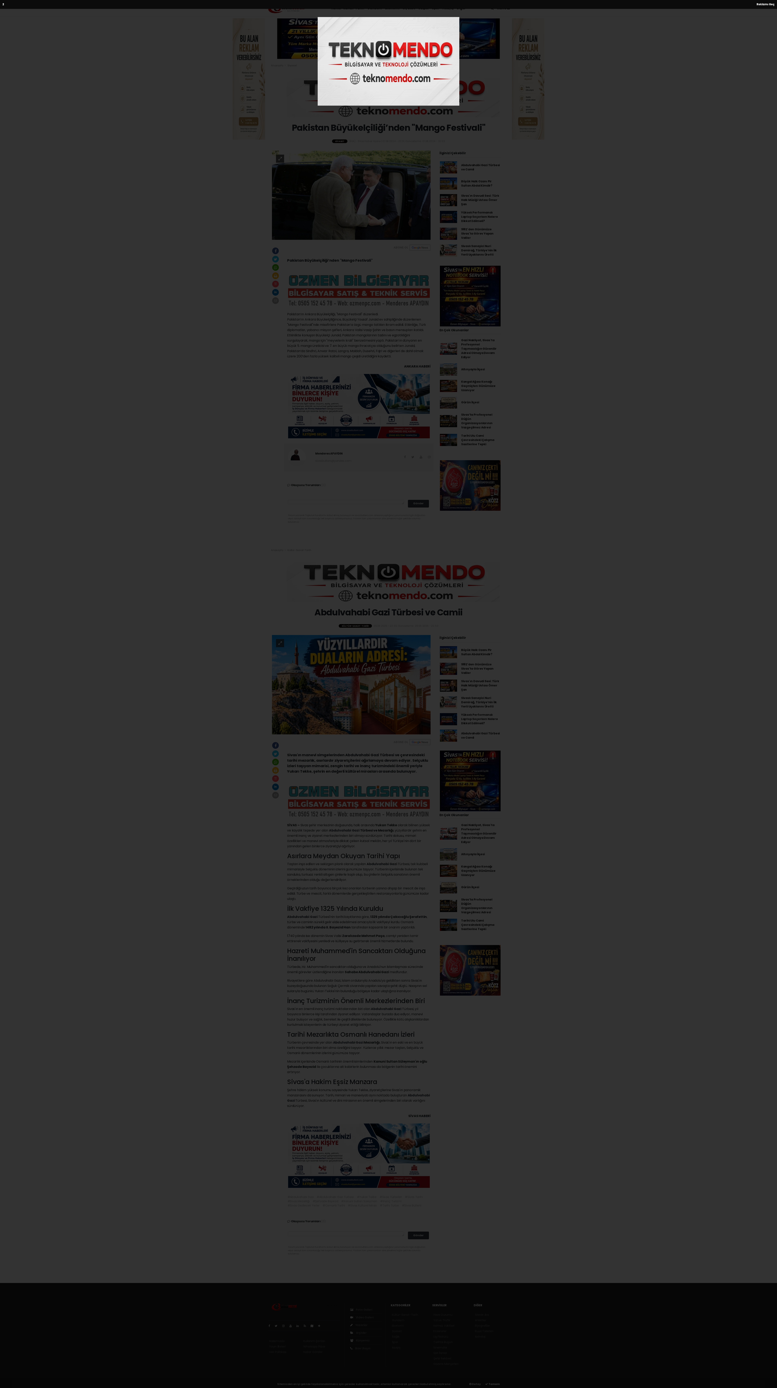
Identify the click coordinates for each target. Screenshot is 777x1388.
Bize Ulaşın (362, 1348)
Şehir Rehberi (442, 1358)
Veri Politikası (277, 1352)
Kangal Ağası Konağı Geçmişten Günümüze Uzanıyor (478, 386)
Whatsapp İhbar (314, 1346)
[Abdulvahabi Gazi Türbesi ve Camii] (351, 685)
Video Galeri (364, 1317)
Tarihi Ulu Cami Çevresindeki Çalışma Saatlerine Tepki (477, 440)
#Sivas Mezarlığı (299, 1201)
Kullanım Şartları (314, 1341)
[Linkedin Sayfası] (299, 1326)
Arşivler (361, 1333)
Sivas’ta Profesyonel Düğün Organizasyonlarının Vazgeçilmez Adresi (477, 421)
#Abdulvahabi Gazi (301, 1197)
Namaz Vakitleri (443, 1326)
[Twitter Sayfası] (278, 1326)
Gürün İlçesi (470, 402)
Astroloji (480, 1337)
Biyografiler (482, 1326)
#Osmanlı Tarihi (334, 1205)
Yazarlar (361, 1325)
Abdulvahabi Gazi (344, 830)
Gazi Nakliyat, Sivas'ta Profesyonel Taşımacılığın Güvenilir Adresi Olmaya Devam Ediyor (479, 348)
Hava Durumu (442, 1315)
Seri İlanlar (440, 1353)
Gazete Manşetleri (446, 1364)
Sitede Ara (482, 1315)
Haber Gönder (313, 1352)
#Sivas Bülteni (411, 1205)
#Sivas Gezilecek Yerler (304, 1205)
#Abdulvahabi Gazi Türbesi (335, 1197)
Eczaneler (440, 1331)
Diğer (461, 8)
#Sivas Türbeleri (391, 1197)
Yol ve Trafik (441, 1320)
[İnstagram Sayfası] (285, 1326)
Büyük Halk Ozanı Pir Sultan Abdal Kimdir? (476, 183)
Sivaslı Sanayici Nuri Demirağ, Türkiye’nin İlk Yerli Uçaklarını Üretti (479, 250)
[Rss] (306, 1326)
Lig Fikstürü (440, 1337)
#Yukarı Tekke (367, 1197)
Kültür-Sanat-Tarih (347, 8)
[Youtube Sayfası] (292, 1326)
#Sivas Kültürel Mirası (362, 1205)
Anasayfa (277, 65)
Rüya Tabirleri (484, 1331)
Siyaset (409, 8)
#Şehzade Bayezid (325, 1201)
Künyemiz (362, 1340)
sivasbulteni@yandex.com (333, 461)
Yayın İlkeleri (277, 1346)
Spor (435, 8)
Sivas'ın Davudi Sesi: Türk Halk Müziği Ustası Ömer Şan (480, 200)
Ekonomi (392, 8)
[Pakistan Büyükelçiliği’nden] (351, 195)
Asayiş (448, 8)
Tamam (494, 1384)
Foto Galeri (363, 1310)
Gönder (418, 503)
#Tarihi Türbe (389, 1205)
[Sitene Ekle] (321, 1326)
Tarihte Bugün (443, 1342)
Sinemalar (440, 1348)
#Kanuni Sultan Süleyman (359, 1201)
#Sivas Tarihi (414, 1197)
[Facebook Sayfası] (271, 1326)
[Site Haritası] (314, 1326)
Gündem (374, 8)
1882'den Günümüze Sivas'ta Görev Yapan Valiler (477, 233)
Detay (476, 1384)
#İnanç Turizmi (390, 1201)
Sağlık (423, 8)
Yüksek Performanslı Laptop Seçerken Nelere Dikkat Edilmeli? (479, 216)
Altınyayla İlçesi (473, 369)
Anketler (480, 1320)
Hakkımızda (276, 1341)
